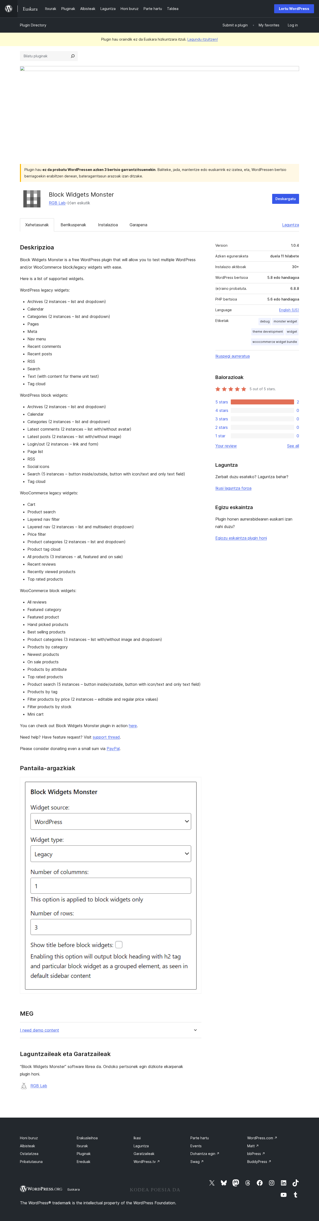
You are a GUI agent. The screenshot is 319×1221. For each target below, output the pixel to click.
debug (265, 321)
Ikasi (137, 1138)
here (133, 725)
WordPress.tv (147, 1161)
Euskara (74, 1189)
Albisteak (27, 1146)
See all (293, 445)
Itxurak (82, 1146)
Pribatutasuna (31, 1161)
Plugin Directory (33, 25)
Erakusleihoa (87, 1138)
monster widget (285, 321)
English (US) (289, 310)
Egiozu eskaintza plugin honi (241, 537)
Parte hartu (199, 1138)
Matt (253, 1146)
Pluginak (84, 1153)
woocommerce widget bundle (274, 342)
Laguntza (290, 224)
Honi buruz (29, 1138)
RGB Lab (57, 202)
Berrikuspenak (73, 224)
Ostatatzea (29, 1153)
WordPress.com (262, 1138)
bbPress (256, 1153)
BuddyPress (259, 1161)
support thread (106, 737)
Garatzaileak (144, 1153)
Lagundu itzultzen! (202, 39)
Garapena (138, 224)
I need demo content (39, 1030)
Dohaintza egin (205, 1153)
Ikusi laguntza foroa (233, 488)
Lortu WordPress (294, 8)
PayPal (113, 748)
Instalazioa (108, 224)
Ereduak (83, 1161)
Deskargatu (285, 199)
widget (292, 331)
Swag (197, 1161)
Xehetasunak (37, 224)
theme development (268, 331)
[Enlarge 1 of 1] (194, 783)
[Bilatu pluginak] (73, 56)
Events (196, 1146)
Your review (226, 445)
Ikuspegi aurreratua (232, 356)
